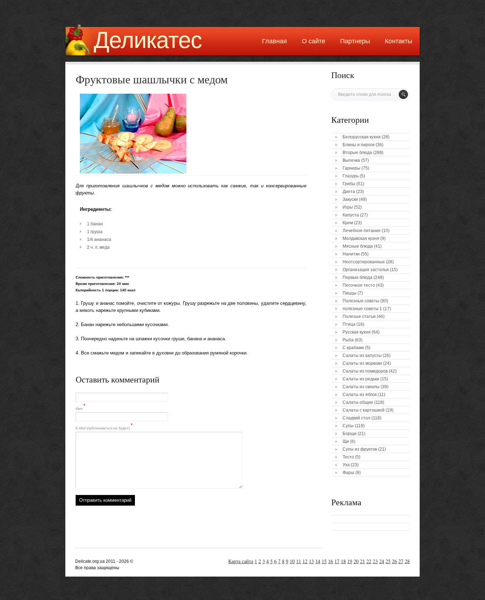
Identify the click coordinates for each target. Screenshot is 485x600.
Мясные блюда (358, 246)
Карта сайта (240, 561)
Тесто (348, 457)
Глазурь (351, 176)
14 (317, 561)
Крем (348, 222)
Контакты (398, 41)
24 (381, 561)
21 (362, 561)
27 (400, 561)
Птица (349, 324)
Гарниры (351, 168)
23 (375, 561)
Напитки (351, 254)
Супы (348, 425)
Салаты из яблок (360, 394)
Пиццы (349, 293)
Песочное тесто (359, 285)
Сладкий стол (356, 417)
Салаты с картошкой (364, 410)
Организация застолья (366, 269)
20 (356, 561)
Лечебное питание (362, 230)
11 (298, 561)
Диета (349, 191)
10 (292, 561)
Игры (348, 207)
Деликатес (148, 40)
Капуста (351, 215)
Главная (274, 41)
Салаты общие (358, 402)
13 (311, 561)
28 (407, 561)
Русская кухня (357, 332)
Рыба (348, 339)
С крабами (353, 347)
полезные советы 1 (362, 308)
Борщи (349, 433)
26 (394, 561)
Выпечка (351, 160)
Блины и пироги (359, 144)
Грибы (349, 183)
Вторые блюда (357, 152)
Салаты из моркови (362, 363)
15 (324, 561)
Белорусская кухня (362, 136)
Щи (346, 441)
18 (343, 561)
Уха (346, 464)
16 (330, 561)
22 (368, 561)
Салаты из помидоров (365, 371)
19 (349, 561)
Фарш (348, 472)
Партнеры (355, 41)
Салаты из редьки (361, 378)
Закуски (350, 199)
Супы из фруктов (360, 449)
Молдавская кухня (361, 238)
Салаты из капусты (362, 355)
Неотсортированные (364, 261)
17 (336, 561)
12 (305, 561)
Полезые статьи (359, 316)
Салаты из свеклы (361, 386)
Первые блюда (357, 277)
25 (388, 561)
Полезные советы (361, 300)
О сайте (313, 41)
